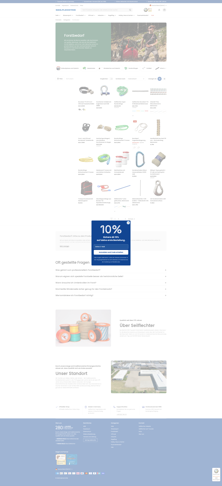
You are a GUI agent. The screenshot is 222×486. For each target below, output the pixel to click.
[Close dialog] (128, 222)
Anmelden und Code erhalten (111, 252)
